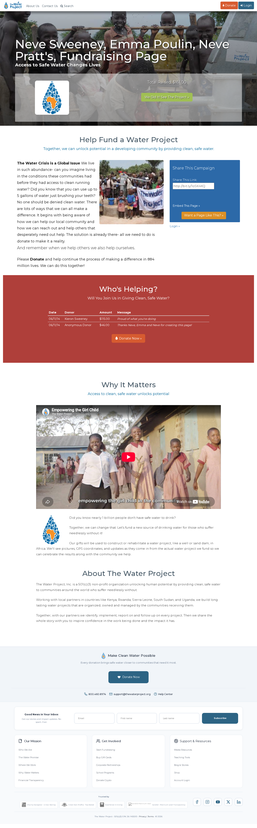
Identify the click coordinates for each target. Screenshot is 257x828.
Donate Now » (130, 338)
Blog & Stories (181, 765)
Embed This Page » (186, 206)
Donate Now (131, 677)
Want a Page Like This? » (203, 215)
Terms (151, 816)
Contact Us (50, 6)
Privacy (142, 816)
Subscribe (220, 718)
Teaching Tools (182, 757)
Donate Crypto (103, 780)
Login (247, 5)
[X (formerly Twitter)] (228, 802)
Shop (177, 772)
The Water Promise (28, 757)
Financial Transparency (31, 780)
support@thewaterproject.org (132, 694)
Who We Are (25, 749)
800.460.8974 (97, 694)
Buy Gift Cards (103, 757)
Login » (175, 226)
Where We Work (27, 765)
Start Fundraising (105, 749)
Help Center (165, 694)
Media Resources (183, 749)
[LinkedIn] (239, 802)
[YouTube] (218, 802)
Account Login (182, 780)
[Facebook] (197, 802)
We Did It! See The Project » (167, 97)
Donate (230, 5)
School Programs (105, 772)
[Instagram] (207, 802)
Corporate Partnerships (108, 765)
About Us (32, 6)
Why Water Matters (28, 772)
